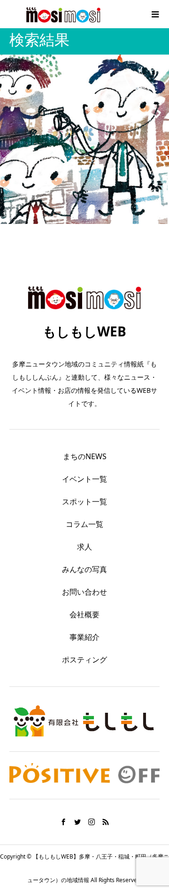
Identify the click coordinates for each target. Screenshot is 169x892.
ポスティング (84, 659)
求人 (84, 547)
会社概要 (84, 614)
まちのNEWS (85, 456)
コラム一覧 (84, 524)
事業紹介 (84, 637)
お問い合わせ (84, 592)
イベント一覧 (84, 479)
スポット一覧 (84, 501)
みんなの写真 (84, 569)
